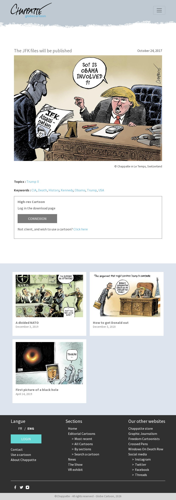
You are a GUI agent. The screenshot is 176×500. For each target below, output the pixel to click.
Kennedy (67, 190)
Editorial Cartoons (81, 433)
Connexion (37, 218)
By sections (82, 449)
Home (72, 428)
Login (26, 439)
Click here (80, 229)
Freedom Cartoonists (144, 439)
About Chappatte (23, 460)
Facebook (142, 469)
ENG (30, 428)
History (54, 190)
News (72, 459)
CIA (34, 190)
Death (42, 190)
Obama (80, 190)
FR (20, 428)
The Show (75, 464)
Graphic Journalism (142, 433)
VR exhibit (75, 469)
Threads (141, 475)
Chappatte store (140, 428)
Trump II (32, 181)
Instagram (143, 459)
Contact (17, 449)
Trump (92, 190)
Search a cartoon (86, 454)
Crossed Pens (138, 444)
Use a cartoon (21, 454)
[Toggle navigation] (159, 10)
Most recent (83, 439)
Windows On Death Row (145, 449)
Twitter (140, 464)
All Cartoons (83, 444)
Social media (137, 454)
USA (101, 190)
